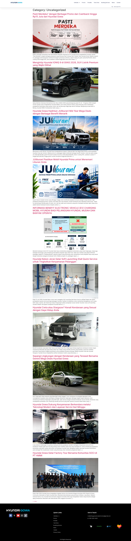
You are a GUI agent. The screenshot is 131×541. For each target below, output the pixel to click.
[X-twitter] (14, 515)
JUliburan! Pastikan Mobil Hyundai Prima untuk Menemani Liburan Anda (62, 160)
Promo (83, 2)
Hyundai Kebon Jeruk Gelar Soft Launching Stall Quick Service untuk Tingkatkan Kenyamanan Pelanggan (65, 260)
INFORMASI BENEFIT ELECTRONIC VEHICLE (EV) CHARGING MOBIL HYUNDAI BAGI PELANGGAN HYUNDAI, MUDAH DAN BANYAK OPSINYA (64, 211)
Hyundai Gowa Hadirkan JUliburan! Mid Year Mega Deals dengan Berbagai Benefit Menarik (62, 112)
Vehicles (76, 2)
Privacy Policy (57, 532)
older (35, 501)
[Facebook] (10, 515)
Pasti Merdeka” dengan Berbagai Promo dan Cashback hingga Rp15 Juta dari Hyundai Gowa (65, 15)
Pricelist (89, 2)
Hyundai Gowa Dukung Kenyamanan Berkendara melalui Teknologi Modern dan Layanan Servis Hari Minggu (62, 405)
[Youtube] (18, 515)
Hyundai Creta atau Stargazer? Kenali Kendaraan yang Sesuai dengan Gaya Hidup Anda (64, 308)
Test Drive (96, 2)
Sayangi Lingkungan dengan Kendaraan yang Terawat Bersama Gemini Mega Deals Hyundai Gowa (65, 357)
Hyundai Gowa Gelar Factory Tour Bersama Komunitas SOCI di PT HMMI (65, 454)
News (113, 2)
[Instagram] (22, 515)
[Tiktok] (25, 515)
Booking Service (105, 2)
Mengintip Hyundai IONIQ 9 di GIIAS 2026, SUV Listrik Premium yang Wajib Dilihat (65, 63)
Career (118, 2)
